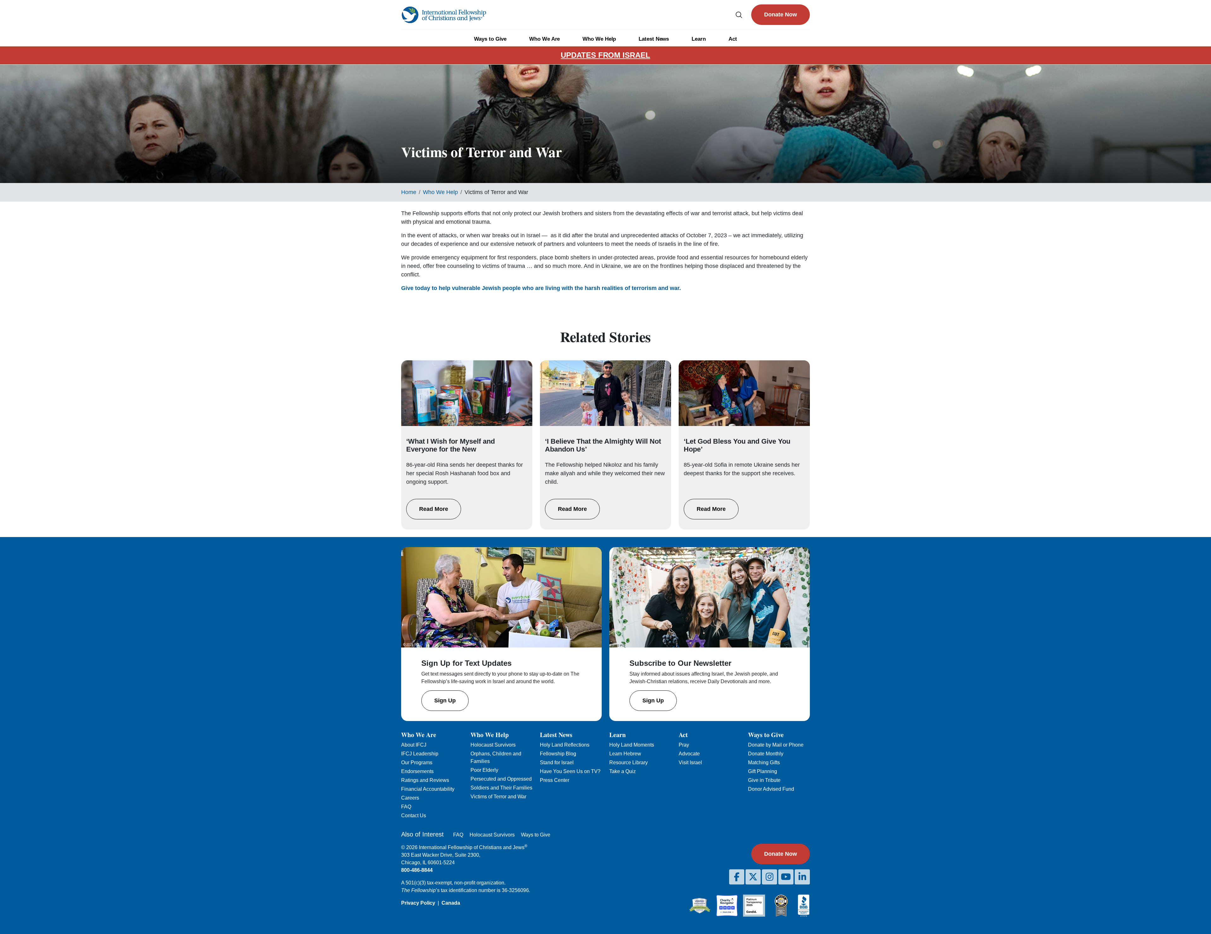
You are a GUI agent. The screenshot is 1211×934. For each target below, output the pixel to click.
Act (732, 39)
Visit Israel (690, 762)
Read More (433, 509)
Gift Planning (762, 771)
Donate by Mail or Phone (776, 745)
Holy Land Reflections (564, 745)
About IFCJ (413, 745)
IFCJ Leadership (419, 753)
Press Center (554, 780)
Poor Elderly (484, 770)
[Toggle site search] (739, 14)
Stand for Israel (557, 762)
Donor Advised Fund (771, 789)
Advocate (689, 753)
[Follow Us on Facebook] (736, 876)
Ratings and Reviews (425, 780)
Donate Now (780, 14)
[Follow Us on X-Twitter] (753, 876)
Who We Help (599, 39)
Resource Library (628, 762)
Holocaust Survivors (493, 745)
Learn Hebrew (625, 753)
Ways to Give (490, 39)
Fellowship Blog (558, 753)
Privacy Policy (418, 903)
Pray (684, 745)
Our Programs (416, 762)
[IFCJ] (443, 15)
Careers (410, 798)
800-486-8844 (417, 870)
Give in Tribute (764, 780)
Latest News (654, 39)
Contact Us (413, 815)
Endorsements (417, 771)
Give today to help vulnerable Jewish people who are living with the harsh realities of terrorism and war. (541, 288)
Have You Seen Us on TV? (570, 771)
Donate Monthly (765, 753)
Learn (699, 39)
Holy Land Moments (631, 745)
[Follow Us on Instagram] (769, 876)
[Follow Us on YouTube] (785, 876)
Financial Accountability (427, 789)
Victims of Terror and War (498, 796)
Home (408, 192)
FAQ (406, 806)
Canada (451, 903)
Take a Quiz (622, 771)
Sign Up (445, 700)
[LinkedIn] (802, 876)
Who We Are (544, 39)
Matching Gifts (764, 762)
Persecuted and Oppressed (501, 779)
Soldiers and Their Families (501, 787)
